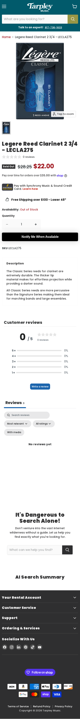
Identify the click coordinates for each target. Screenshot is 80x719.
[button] (40, 350)
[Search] (73, 19)
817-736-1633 (53, 27)
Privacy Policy (63, 706)
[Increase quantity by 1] (36, 224)
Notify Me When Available (40, 236)
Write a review (40, 386)
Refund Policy (41, 706)
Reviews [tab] (14, 402)
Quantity (8, 215)
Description (15, 263)
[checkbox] (14, 432)
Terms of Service (18, 706)
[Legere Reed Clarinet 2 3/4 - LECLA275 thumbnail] (6, 128)
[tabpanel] (40, 448)
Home (6, 37)
